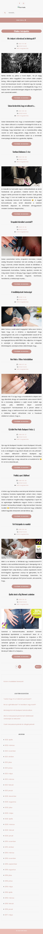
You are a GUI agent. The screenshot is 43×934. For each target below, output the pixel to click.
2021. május (9, 774)
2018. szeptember (11, 864)
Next (37, 667)
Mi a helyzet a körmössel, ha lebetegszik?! (21, 38)
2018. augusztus (10, 870)
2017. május (9, 915)
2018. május (9, 887)
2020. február (9, 830)
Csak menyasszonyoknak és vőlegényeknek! (19, 724)
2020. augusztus (10, 802)
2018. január (9, 909)
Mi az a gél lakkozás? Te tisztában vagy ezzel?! (20, 705)
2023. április (9, 740)
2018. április (8, 892)
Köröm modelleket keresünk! (14, 681)
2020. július (8, 807)
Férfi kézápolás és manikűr (21, 524)
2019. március (9, 853)
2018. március (9, 898)
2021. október (9, 757)
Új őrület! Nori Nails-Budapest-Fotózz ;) (21, 429)
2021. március (9, 779)
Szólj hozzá (23, 46)
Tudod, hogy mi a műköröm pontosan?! (17, 699)
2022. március (9, 745)
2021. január (9, 791)
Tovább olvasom (21, 98)
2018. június (8, 881)
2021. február (9, 785)
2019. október (9, 847)
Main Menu (20, 20)
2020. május (9, 813)
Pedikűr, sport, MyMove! (21, 475)
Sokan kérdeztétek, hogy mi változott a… (21, 105)
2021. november (10, 751)
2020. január (9, 836)
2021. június (8, 768)
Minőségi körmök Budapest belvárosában (18, 710)
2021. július (8, 762)
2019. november (10, 841)
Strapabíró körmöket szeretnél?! (21, 221)
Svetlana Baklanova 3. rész (21, 151)
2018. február (9, 904)
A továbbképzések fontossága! (21, 291)
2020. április (9, 819)
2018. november (10, 858)
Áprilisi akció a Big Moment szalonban (21, 594)
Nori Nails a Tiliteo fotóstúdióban (21, 359)
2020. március (10, 824)
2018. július (8, 875)
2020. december (10, 796)
